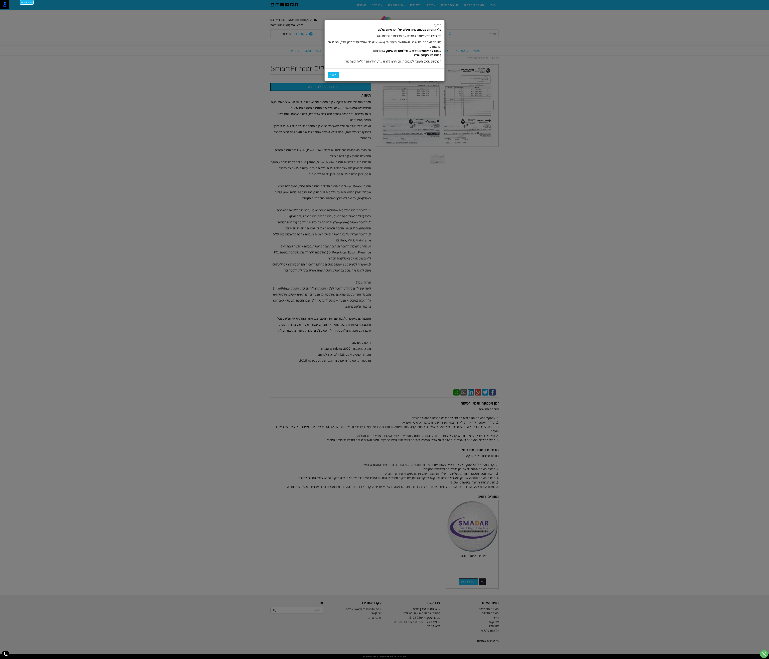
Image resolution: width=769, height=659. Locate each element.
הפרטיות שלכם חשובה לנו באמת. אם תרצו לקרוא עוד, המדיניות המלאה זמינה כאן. (393, 61)
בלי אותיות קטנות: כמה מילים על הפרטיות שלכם (409, 29)
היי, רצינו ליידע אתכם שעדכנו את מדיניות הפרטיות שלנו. (408, 36)
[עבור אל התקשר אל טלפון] (5, 654)
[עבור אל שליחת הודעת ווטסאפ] (764, 654)
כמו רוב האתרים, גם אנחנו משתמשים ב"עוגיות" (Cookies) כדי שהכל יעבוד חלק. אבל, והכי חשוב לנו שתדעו (384, 48)
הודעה (384, 43)
